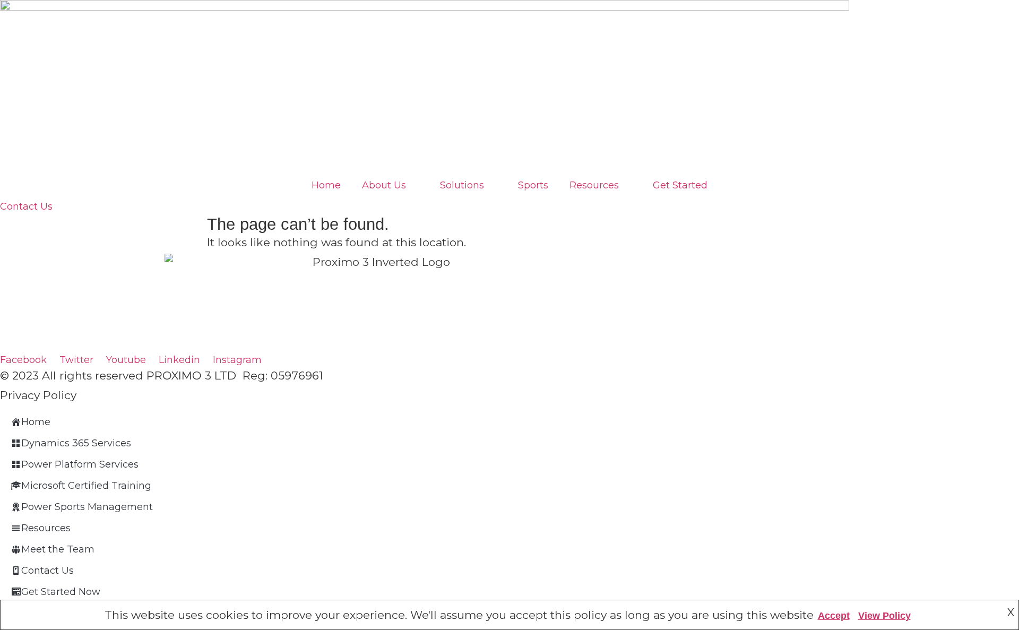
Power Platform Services (80, 464)
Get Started (680, 185)
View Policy (884, 615)
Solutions (462, 185)
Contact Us (47, 570)
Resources (594, 185)
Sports (533, 185)
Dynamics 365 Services (76, 443)
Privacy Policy (38, 395)
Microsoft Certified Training (86, 485)
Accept (834, 615)
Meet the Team (57, 549)
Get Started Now (60, 592)
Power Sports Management (87, 507)
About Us (384, 185)
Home (326, 185)
